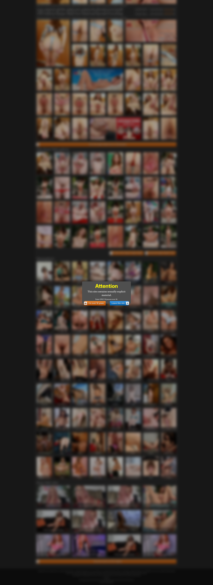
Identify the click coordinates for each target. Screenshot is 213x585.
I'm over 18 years (96, 303)
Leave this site (118, 303)
